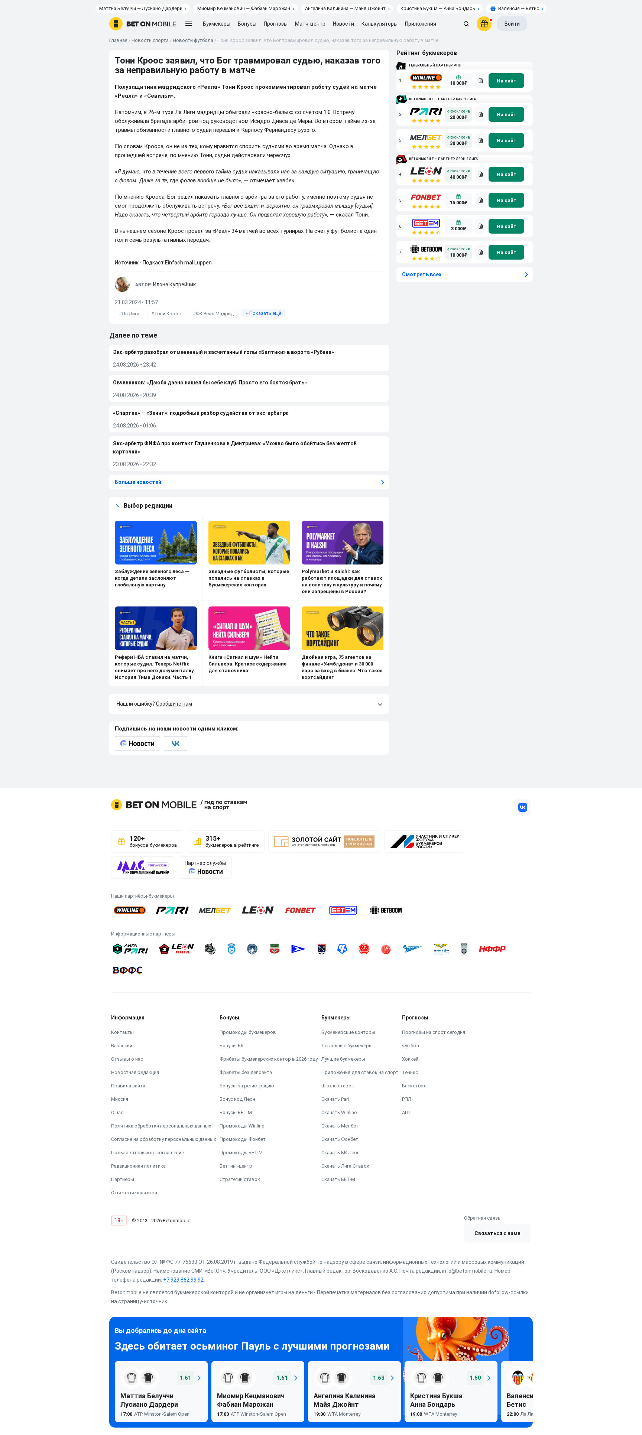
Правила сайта (128, 1086)
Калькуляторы (379, 24)
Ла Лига (130, 313)
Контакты (122, 1032)
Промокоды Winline (242, 1126)
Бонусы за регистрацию (247, 1086)
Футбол (410, 1045)
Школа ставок (337, 1086)
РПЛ (406, 1099)
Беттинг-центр (236, 1166)
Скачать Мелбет (340, 1126)
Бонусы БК (232, 1045)
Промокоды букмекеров (248, 1032)
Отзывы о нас (127, 1059)
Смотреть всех (421, 274)
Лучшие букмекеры (343, 1059)
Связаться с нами (497, 1233)
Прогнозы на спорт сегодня (433, 1032)
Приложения (420, 24)
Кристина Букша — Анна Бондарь (438, 8)
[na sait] (506, 80)
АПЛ (407, 1112)
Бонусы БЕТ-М (236, 1112)
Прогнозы (276, 24)
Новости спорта (150, 40)
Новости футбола (193, 40)
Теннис (410, 1072)
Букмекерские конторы (348, 1032)
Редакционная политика (138, 1166)
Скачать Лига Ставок (345, 1166)
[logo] (142, 23)
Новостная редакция (135, 1072)
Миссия (119, 1099)
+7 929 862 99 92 (183, 1280)
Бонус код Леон (237, 1099)
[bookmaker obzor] (480, 80)
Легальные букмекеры (347, 1045)
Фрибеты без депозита (246, 1072)
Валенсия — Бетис (518, 8)
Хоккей (410, 1059)
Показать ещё (263, 313)
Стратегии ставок (240, 1179)
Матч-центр (310, 24)
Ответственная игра (134, 1192)
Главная (118, 40)
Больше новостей (138, 482)
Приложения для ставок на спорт (359, 1072)
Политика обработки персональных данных (161, 1126)
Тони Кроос (167, 313)
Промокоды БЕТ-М (241, 1152)
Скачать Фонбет (339, 1139)
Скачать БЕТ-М (338, 1179)
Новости (343, 24)
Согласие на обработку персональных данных (163, 1139)
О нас (117, 1112)
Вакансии (121, 1045)
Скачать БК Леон (340, 1152)
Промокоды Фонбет (243, 1139)
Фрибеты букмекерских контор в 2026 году (269, 1059)
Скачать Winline (339, 1112)
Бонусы (247, 24)
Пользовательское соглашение (147, 1152)
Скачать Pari (335, 1099)
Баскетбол (414, 1086)
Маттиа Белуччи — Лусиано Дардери (140, 8)
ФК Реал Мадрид (215, 313)
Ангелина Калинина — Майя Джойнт (345, 8)
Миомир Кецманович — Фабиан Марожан (243, 8)
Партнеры (122, 1179)
